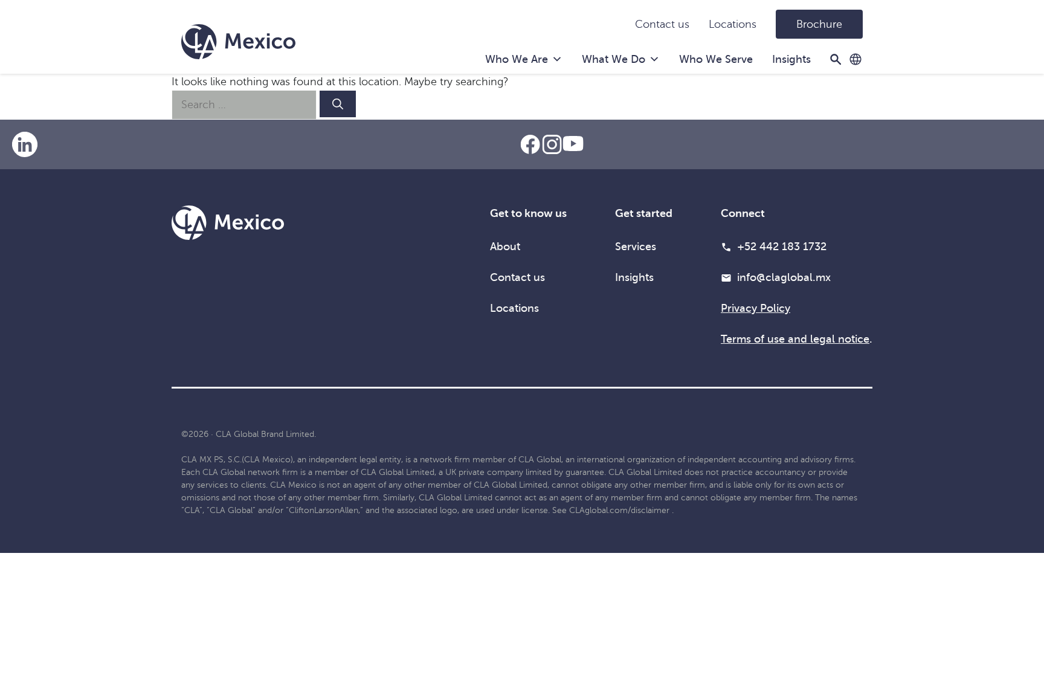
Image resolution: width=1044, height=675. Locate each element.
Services (635, 247)
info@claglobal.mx (784, 277)
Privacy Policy (755, 308)
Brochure (819, 24)
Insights (791, 59)
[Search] (338, 104)
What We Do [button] (613, 59)
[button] (855, 59)
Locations (732, 24)
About (505, 247)
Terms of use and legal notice (795, 339)
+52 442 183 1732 (781, 247)
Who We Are (516, 59)
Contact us (662, 24)
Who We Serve (716, 59)
